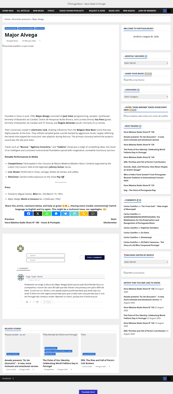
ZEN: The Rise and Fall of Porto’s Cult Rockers (145, 158)
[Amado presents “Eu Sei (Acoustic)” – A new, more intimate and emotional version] (22, 345)
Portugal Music (12, 41)
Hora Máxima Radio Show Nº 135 (139, 141)
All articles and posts (21, 19)
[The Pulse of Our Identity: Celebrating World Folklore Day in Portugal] (61, 345)
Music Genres (50, 354)
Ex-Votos (145, 229)
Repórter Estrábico (150, 224)
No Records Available (26, 28)
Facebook (6, 378)
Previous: (32, 221)
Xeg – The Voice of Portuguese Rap (140, 187)
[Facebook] (28, 213)
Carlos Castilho (11, 369)
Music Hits (114, 10)
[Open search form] (160, 11)
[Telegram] (65, 213)
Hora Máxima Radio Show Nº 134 (139, 154)
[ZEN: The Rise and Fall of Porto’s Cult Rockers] (99, 345)
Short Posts (40, 28)
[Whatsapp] (47, 213)
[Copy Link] (83, 213)
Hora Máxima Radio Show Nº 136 (139, 128)
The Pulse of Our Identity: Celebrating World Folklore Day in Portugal (60, 363)
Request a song (97, 10)
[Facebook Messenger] (56, 213)
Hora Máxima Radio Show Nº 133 (139, 182)
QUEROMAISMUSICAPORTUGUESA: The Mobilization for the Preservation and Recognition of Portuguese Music (142, 216)
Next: (110, 221)
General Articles (11, 28)
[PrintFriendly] (74, 213)
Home (7, 19)
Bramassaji (146, 234)
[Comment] (93, 213)
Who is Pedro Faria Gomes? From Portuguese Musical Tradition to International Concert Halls (145, 174)
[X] (37, 213)
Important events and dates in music (58, 351)
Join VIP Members (147, 10)
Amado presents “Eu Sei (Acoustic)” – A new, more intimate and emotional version (21, 363)
